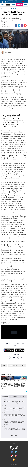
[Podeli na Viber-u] (22, 25)
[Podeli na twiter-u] (19, 25)
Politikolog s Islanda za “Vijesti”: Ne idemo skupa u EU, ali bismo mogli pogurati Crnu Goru (14, 429)
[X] (10, 357)
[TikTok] (21, 357)
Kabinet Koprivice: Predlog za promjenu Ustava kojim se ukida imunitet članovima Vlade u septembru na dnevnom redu (14, 415)
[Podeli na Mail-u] (25, 25)
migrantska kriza (13, 365)
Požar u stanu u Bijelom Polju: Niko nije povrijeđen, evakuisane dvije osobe (14, 402)
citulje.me (10, 1)
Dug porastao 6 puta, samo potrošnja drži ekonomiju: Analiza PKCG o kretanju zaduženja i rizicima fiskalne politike (14, 408)
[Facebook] (6, 357)
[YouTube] (14, 357)
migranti (22, 365)
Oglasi (16, 1)
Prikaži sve (14, 435)
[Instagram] (17, 357)
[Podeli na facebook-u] (16, 25)
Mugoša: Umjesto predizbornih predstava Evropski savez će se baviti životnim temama (14, 422)
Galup (4, 365)
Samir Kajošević (8, 52)
